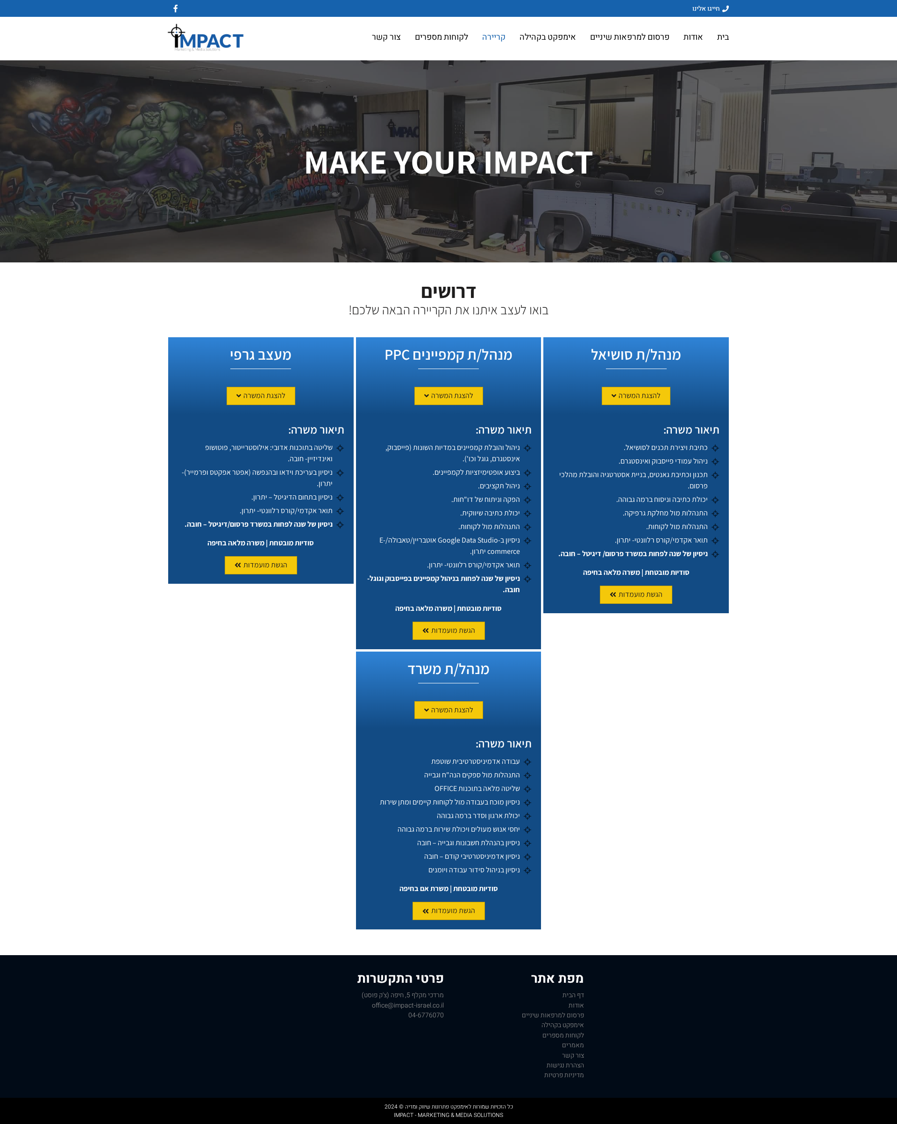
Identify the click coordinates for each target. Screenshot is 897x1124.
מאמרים (573, 1045)
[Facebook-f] (175, 8)
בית (723, 37)
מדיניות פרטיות (564, 1075)
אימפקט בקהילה (548, 37)
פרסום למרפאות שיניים (629, 37)
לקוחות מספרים (441, 37)
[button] (636, 396)
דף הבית (573, 995)
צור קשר (386, 37)
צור (573, 1055)
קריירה (493, 37)
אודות (693, 37)
